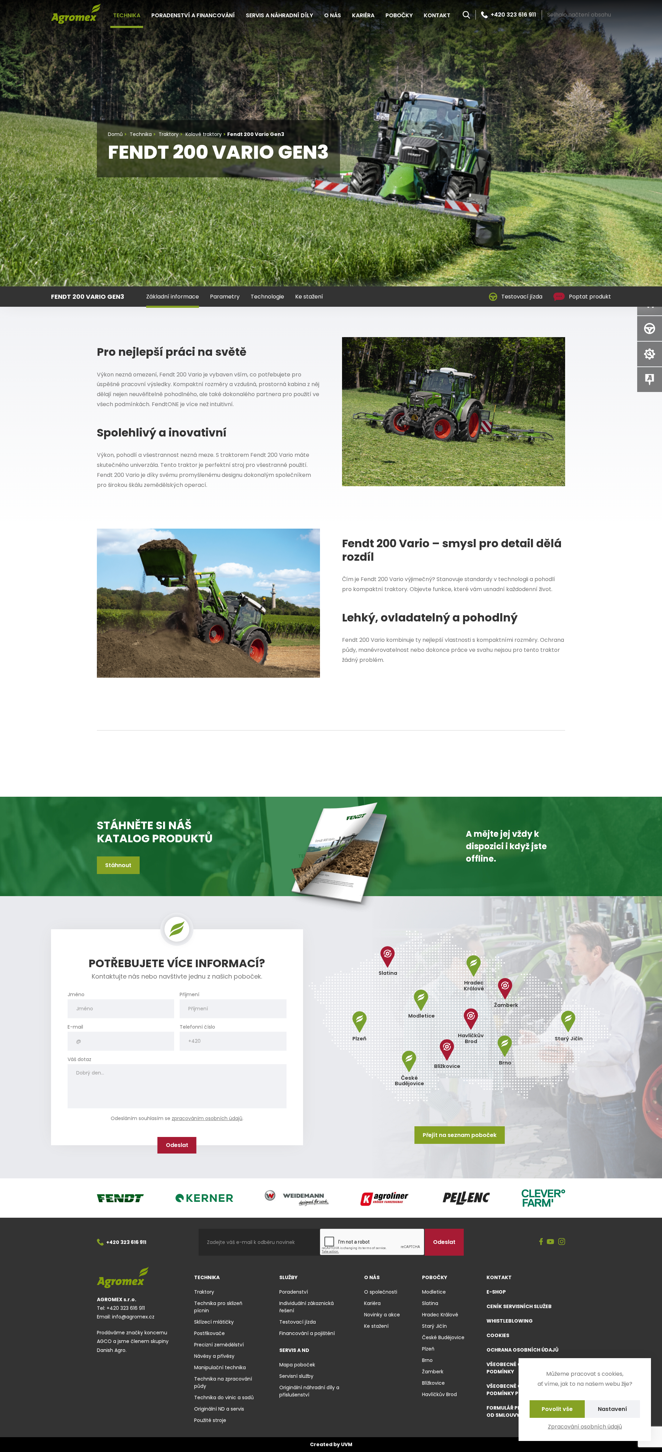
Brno (427, 1360)
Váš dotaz (79, 1059)
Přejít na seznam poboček (459, 1135)
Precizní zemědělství (219, 1344)
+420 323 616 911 (513, 14)
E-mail (75, 1027)
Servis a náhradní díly (279, 15)
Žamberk (432, 1371)
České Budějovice (443, 1337)
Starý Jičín (434, 1326)
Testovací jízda (521, 297)
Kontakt (437, 15)
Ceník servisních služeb (519, 1306)
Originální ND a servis (219, 1408)
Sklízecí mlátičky (214, 1321)
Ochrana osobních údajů (523, 1349)
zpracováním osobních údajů (207, 1118)
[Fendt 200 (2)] (208, 603)
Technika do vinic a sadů (224, 1397)
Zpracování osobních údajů (585, 1427)
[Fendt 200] (453, 411)
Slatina (430, 1303)
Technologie (267, 296)
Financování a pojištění (307, 1333)
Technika (126, 15)
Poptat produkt (590, 297)
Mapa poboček (297, 1364)
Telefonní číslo (197, 1027)
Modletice (434, 1291)
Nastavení (612, 1409)
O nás (332, 15)
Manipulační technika (220, 1367)
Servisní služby (296, 1376)
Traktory (204, 1291)
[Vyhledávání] (466, 15)
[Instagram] (561, 1242)
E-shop (496, 1291)
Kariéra (363, 15)
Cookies (498, 1335)
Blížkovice (433, 1383)
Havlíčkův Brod (439, 1394)
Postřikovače (209, 1333)
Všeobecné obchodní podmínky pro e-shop (516, 1390)
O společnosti (380, 1291)
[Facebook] (541, 1242)
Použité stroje (210, 1420)
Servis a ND (294, 1350)
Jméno (76, 994)
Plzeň (428, 1348)
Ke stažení (309, 296)
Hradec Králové (440, 1314)
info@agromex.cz (133, 1316)
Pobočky (399, 15)
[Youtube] (550, 1242)
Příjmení (189, 994)
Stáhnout (118, 865)
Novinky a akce (382, 1314)
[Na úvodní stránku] (76, 13)
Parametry (225, 296)
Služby (288, 1277)
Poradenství (293, 1291)
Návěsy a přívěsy (214, 1356)
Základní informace (172, 296)
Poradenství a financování (193, 15)
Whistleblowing (510, 1320)
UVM (346, 1444)
